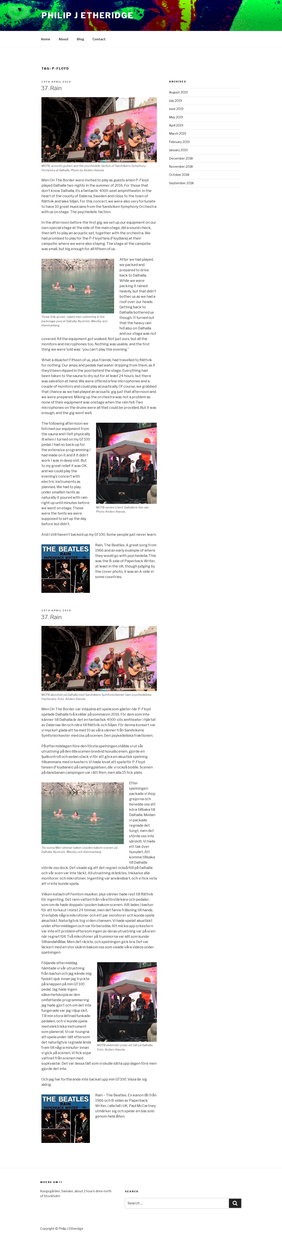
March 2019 (177, 133)
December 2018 (181, 158)
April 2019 (176, 125)
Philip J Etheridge (87, 15)
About (64, 39)
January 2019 (178, 150)
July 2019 (175, 100)
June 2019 (176, 109)
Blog (80, 39)
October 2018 (179, 175)
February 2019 (179, 142)
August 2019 (178, 92)
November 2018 (181, 166)
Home (45, 39)
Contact (99, 39)
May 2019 (176, 117)
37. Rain (51, 88)
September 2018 (181, 183)
